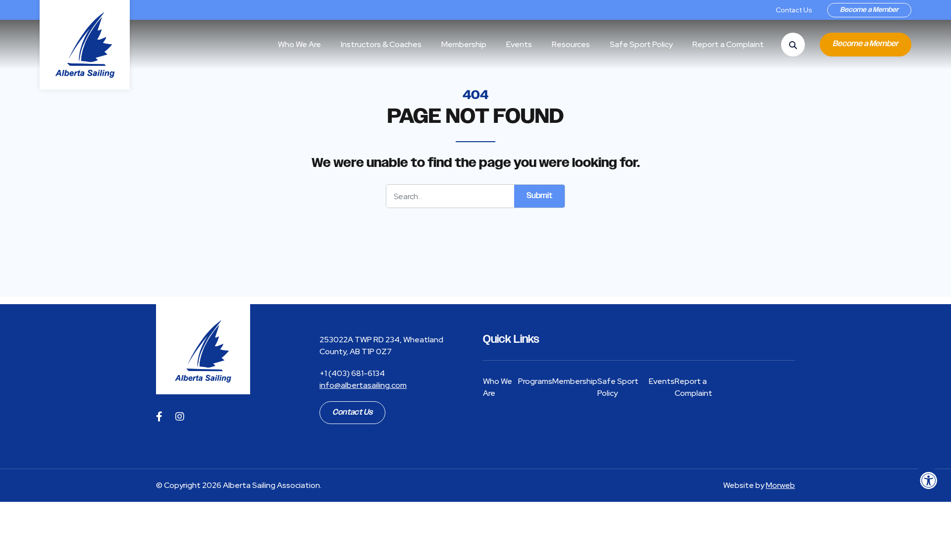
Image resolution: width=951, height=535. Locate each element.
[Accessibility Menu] (929, 480)
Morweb (780, 485)
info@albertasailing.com (363, 385)
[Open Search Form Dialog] (793, 44)
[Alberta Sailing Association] (203, 349)
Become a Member (869, 9)
